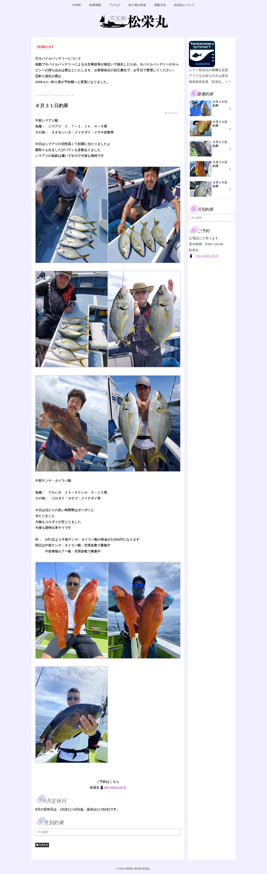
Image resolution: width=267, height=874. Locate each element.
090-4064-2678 (115, 787)
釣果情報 (43, 845)
